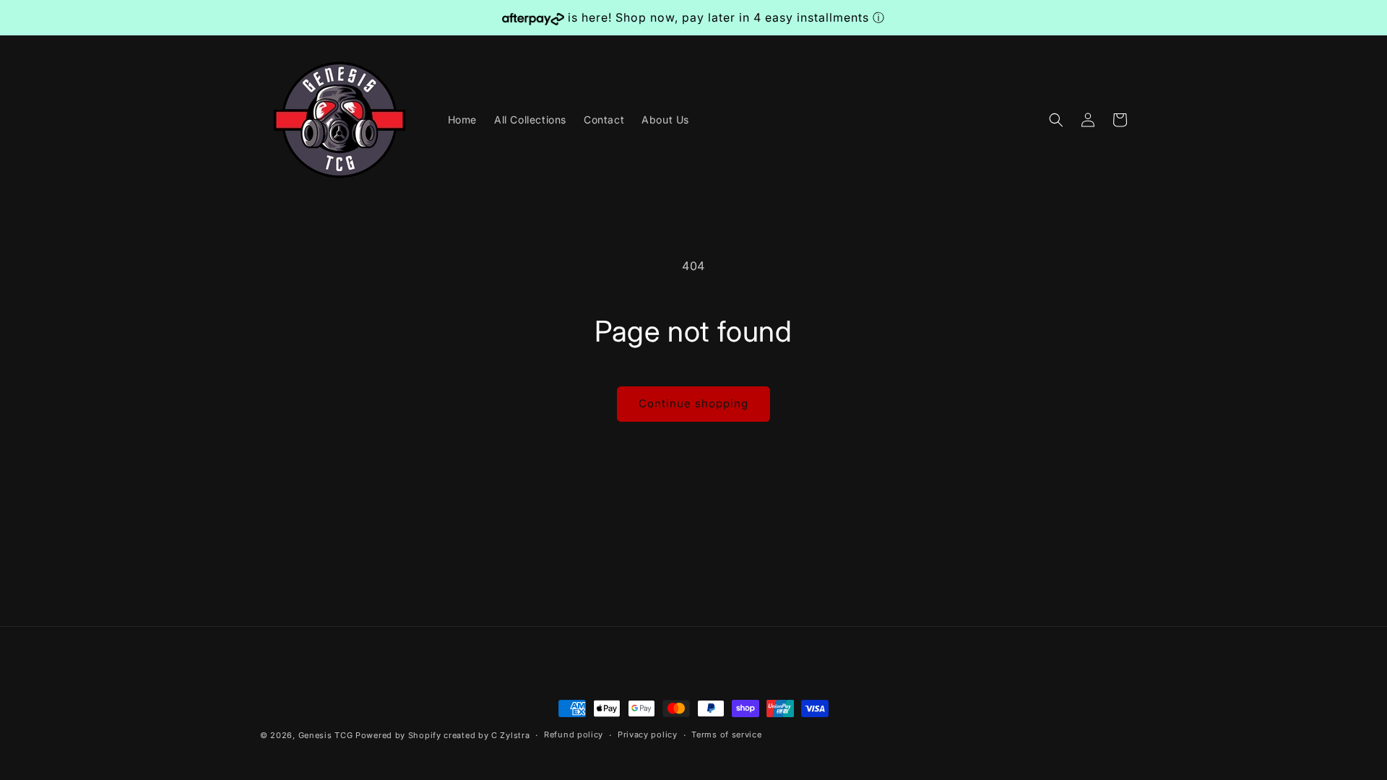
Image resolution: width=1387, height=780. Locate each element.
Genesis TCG (325, 735)
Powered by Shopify (398, 735)
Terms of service (726, 734)
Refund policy (573, 734)
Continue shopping (693, 403)
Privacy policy (648, 734)
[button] (1056, 120)
